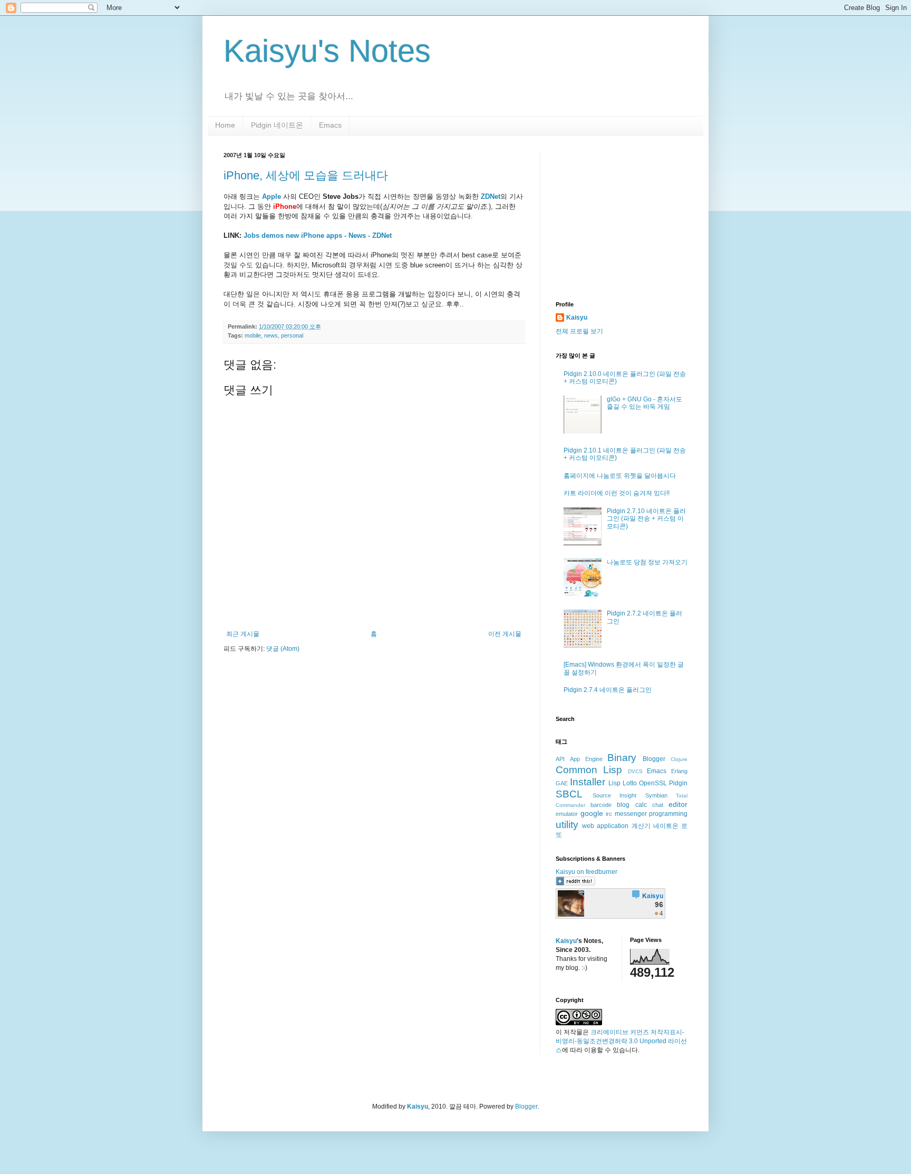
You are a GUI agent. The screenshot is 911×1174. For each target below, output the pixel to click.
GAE (562, 783)
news (271, 335)
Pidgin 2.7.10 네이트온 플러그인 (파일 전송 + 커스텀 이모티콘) (646, 518)
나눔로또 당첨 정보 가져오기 (647, 562)
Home (225, 125)
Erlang (679, 771)
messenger (631, 813)
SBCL (569, 794)
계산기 (641, 826)
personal (292, 335)
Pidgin (678, 783)
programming (668, 813)
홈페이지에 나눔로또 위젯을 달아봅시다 (620, 475)
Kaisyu (576, 317)
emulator (567, 814)
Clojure (679, 759)
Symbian (656, 795)
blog (623, 805)
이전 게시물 (504, 634)
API (560, 759)
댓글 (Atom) (282, 648)
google (591, 813)
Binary (621, 757)
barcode (601, 805)
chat (657, 805)
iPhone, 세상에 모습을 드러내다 (306, 175)
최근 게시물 (242, 634)
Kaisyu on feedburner (586, 871)
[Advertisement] (621, 217)
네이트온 (666, 826)
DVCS (635, 771)
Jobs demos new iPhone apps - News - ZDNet (318, 235)
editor (677, 804)
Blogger (654, 759)
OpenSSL (653, 783)
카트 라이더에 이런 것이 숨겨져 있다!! (617, 493)
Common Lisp (589, 769)
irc (609, 814)
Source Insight (615, 795)
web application (605, 826)
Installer (587, 781)
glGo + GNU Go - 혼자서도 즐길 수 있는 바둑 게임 (644, 403)
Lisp (614, 783)
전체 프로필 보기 (579, 331)
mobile (253, 335)
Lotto (630, 783)
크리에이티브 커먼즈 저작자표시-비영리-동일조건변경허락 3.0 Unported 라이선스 (621, 1041)
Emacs (330, 125)
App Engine (586, 759)
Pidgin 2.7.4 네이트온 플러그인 (608, 690)
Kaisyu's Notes (327, 51)
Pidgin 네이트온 (277, 125)
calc (641, 805)
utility (567, 824)
